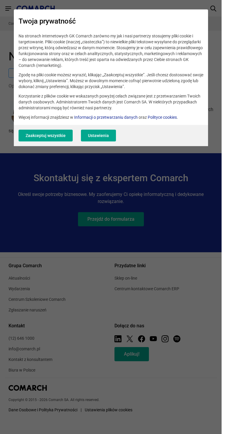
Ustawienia (98, 135)
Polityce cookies (162, 117)
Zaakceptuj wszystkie (46, 135)
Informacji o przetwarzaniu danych (106, 117)
